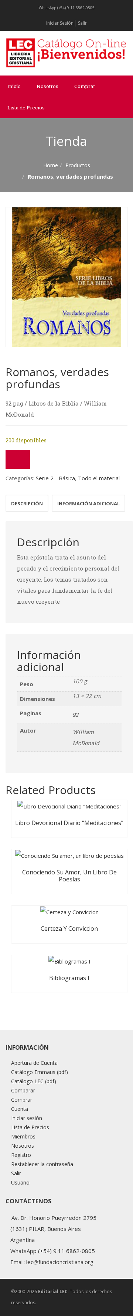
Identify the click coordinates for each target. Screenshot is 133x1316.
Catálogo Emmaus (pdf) (39, 1071)
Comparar (23, 1090)
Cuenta (19, 1108)
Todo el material (99, 478)
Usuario (20, 1182)
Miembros (23, 1136)
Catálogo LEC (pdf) (33, 1081)
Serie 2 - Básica (55, 478)
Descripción (27, 503)
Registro (21, 1154)
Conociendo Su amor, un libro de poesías (69, 876)
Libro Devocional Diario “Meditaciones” (69, 823)
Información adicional (88, 503)
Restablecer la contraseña (42, 1164)
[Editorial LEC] (66, 52)
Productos (77, 165)
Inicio (14, 86)
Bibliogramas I (69, 978)
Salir (82, 23)
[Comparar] (18, 459)
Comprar (84, 86)
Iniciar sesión (60, 23)
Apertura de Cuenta (34, 1062)
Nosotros (47, 86)
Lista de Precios (26, 107)
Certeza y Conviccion (69, 928)
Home (50, 165)
